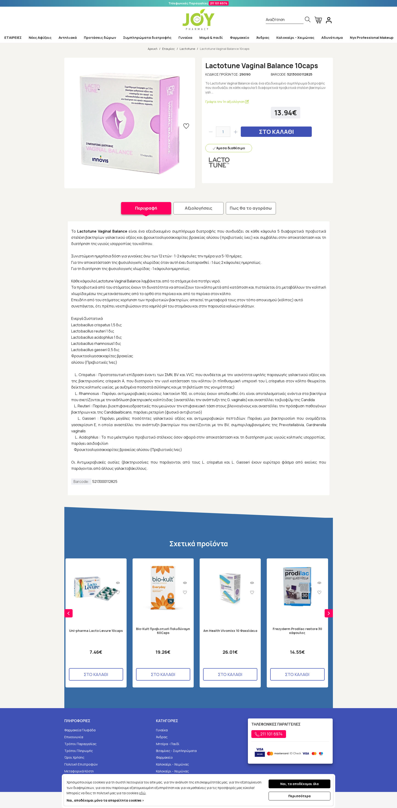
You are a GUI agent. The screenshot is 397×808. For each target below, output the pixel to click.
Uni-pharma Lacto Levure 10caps (96, 631)
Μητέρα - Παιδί (167, 744)
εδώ (142, 793)
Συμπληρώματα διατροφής (147, 37)
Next (329, 613)
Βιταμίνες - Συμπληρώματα (176, 751)
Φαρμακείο (239, 37)
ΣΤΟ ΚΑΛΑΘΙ (276, 132)
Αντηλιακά (68, 37)
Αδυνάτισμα (332, 37)
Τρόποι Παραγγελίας (80, 744)
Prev (68, 613)
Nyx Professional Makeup (372, 37)
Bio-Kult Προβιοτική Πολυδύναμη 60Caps (163, 631)
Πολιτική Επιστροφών (81, 764)
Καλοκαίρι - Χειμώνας (295, 37)
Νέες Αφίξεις (40, 37)
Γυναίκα (185, 37)
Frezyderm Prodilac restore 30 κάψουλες (297, 631)
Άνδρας (262, 37)
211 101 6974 (218, 3)
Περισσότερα (299, 796)
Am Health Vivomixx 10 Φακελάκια (230, 631)
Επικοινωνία (73, 737)
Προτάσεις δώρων (100, 37)
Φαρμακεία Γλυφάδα (80, 730)
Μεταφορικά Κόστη (79, 771)
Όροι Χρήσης (74, 757)
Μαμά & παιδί (211, 37)
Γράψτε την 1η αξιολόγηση (225, 101)
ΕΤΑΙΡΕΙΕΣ (13, 37)
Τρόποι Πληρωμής (78, 751)
